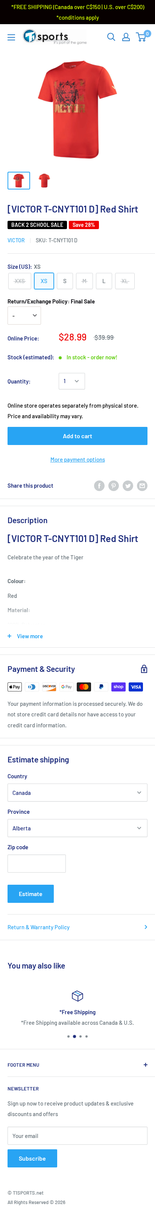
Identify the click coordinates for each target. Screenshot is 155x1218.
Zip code (18, 847)
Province (19, 811)
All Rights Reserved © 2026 (36, 1202)
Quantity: (19, 381)
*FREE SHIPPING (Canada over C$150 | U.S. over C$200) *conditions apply (77, 12)
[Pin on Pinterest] (113, 485)
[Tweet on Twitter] (128, 485)
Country (17, 776)
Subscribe (32, 1158)
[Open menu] (11, 37)
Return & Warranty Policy (39, 927)
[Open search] (111, 37)
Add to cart (77, 435)
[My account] (126, 37)
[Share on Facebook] (99, 485)
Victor (16, 240)
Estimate (31, 893)
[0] (141, 37)
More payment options (77, 459)
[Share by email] (142, 485)
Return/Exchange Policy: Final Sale (51, 301)
